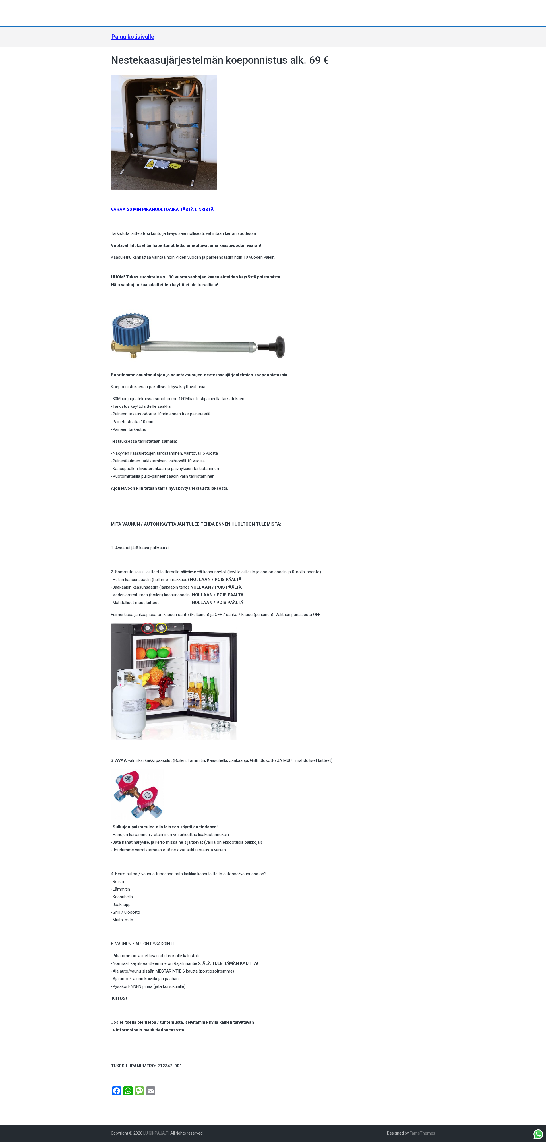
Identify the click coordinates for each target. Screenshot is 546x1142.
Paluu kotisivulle (132, 36)
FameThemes (422, 1133)
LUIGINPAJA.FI (156, 1133)
